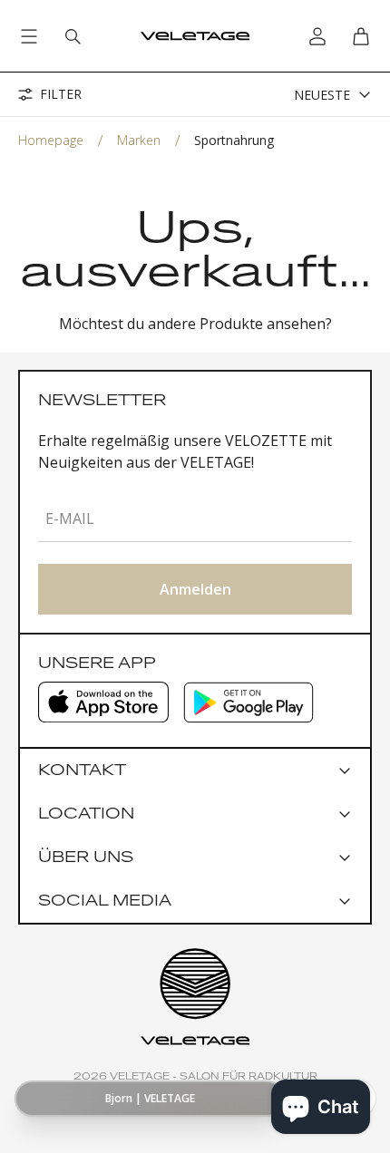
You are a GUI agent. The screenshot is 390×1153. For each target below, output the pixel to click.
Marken (139, 140)
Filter (61, 94)
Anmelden (195, 589)
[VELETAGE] (195, 36)
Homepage (50, 140)
